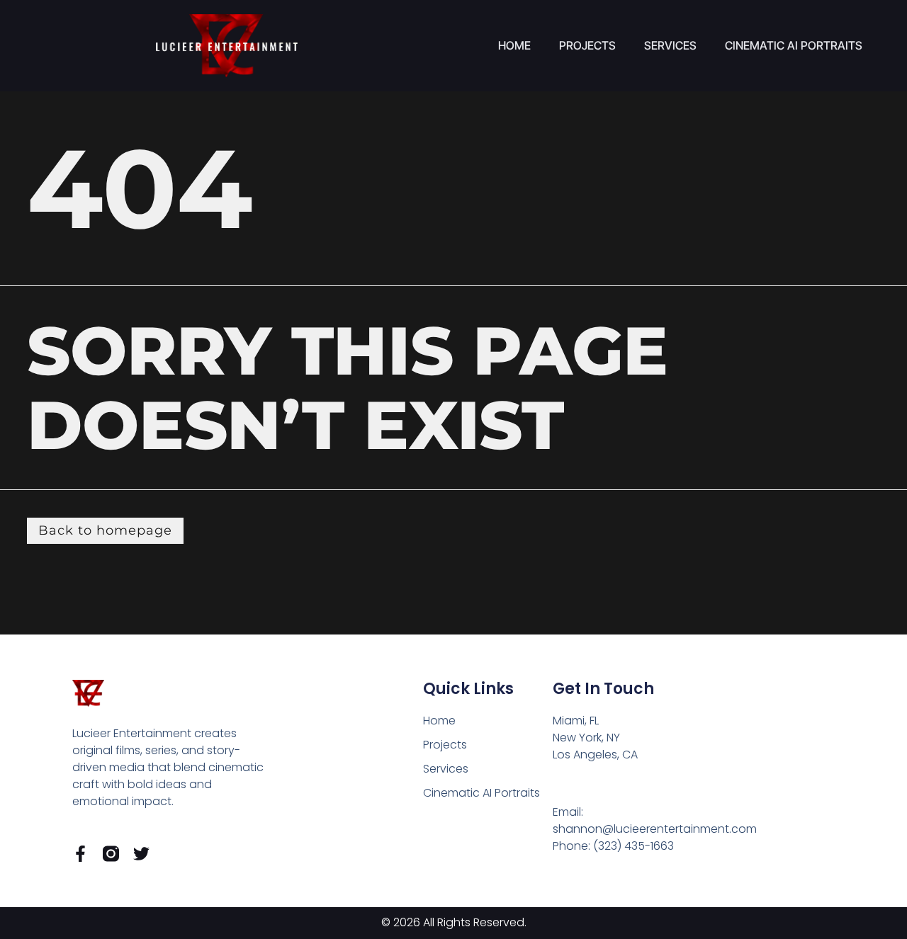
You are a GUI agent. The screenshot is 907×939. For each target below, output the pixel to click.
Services (670, 45)
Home (514, 45)
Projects (587, 45)
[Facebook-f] (80, 854)
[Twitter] (141, 854)
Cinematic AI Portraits (793, 45)
